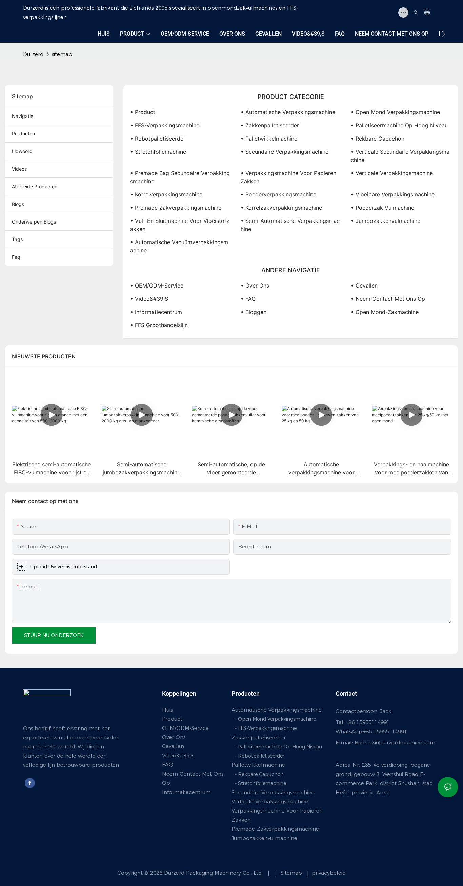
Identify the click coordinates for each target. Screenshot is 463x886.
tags (17, 239)
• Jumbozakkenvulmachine (385, 220)
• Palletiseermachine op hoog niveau (399, 125)
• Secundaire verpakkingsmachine (284, 151)
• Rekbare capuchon (377, 138)
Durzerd (33, 54)
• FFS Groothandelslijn (159, 325)
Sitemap (287, 873)
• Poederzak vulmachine (382, 207)
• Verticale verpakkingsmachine (392, 173)
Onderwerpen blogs (34, 222)
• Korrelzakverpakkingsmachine (281, 207)
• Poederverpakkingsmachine (278, 194)
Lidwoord (22, 151)
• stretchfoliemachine (158, 151)
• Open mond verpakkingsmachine (395, 112)
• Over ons (255, 285)
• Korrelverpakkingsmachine (166, 194)
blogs (18, 204)
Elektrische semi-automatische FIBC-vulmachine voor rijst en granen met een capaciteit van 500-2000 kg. (51, 469)
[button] (443, 34)
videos (19, 169)
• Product (142, 112)
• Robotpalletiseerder (157, 138)
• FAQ (248, 298)
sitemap (62, 54)
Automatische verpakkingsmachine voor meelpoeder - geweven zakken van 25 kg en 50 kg (321, 469)
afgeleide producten (34, 186)
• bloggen (253, 312)
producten (23, 133)
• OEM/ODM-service (156, 285)
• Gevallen (364, 285)
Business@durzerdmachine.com (395, 742)
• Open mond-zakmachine (385, 312)
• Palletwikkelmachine (269, 138)
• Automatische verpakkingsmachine (288, 112)
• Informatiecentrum (156, 312)
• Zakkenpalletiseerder (270, 125)
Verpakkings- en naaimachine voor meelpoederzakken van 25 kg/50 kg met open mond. (411, 469)
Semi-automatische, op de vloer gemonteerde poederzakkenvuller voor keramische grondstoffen (231, 469)
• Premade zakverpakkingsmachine (175, 207)
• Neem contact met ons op (388, 298)
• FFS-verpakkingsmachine (164, 125)
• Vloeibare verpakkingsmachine (393, 194)
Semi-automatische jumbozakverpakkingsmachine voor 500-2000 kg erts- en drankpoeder (141, 469)
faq (16, 257)
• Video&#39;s (149, 298)
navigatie (22, 116)
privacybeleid (328, 873)
